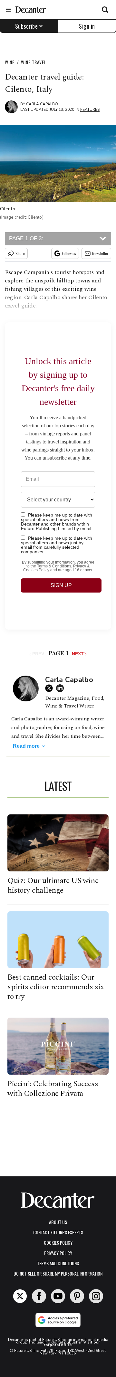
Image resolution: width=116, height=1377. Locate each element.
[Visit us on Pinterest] (77, 1296)
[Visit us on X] (20, 1296)
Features (90, 109)
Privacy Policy (58, 1252)
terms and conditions (58, 1263)
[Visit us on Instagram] (96, 1296)
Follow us (69, 253)
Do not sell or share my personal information (58, 1273)
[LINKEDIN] (61, 688)
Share (20, 253)
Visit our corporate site (72, 1343)
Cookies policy (58, 1242)
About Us (58, 1222)
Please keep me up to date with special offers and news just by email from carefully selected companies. (56, 545)
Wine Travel (33, 62)
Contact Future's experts (58, 1232)
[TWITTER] (50, 688)
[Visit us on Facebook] (39, 1296)
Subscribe (26, 26)
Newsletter (100, 253)
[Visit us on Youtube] (58, 1296)
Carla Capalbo (42, 104)
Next (78, 653)
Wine (10, 62)
